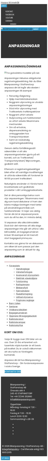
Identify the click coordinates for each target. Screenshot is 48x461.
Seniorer (13, 306)
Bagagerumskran (18, 312)
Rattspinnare (22, 284)
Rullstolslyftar (16, 325)
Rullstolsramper (17, 322)
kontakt (9, 11)
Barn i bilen (14, 303)
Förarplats (14, 265)
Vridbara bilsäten (18, 309)
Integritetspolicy (10, 449)
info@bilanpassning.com (22, 399)
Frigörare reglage (25, 300)
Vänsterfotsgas (24, 272)
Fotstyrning (22, 281)
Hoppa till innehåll (10, 2)
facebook (10, 14)
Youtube (9, 17)
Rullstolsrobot (16, 319)
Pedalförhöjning (24, 293)
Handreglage (23, 268)
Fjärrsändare (22, 290)
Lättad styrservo (24, 297)
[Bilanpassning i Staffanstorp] (17, 29)
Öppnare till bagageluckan (23, 315)
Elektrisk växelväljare (26, 278)
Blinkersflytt (22, 287)
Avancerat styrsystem (27, 275)
